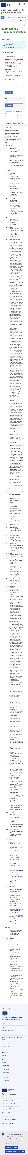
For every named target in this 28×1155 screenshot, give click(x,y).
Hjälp (3, 1027)
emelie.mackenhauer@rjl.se (16, 155)
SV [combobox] (6, 89)
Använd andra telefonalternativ (9, 1103)
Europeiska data (5, 1072)
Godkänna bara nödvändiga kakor (15, 1151)
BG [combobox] (6, 102)
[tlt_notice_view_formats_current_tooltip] (22, 123)
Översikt (4, 1062)
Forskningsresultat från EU (8, 1075)
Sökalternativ (23, 20)
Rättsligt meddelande (7, 1046)
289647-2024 (10, 44)
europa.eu (13, 1094)
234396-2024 (18, 47)
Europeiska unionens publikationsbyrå (12, 1017)
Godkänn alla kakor (11, 1147)
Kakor (3, 1049)
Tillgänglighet (5, 1052)
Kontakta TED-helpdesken (8, 1030)
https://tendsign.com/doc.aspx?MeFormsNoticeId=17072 (16, 742)
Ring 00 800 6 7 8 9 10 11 (8, 1100)
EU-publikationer (6, 1080)
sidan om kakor (19, 1136)
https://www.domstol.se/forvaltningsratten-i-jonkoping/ (16, 916)
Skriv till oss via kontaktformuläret (10, 1106)
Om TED (4, 1059)
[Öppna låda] (3, 26)
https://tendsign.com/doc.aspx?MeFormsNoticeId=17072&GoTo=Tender (16, 756)
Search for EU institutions (8, 1116)
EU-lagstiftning (5, 1069)
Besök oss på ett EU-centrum (9, 1108)
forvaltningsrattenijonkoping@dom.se (16, 910)
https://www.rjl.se (16, 877)
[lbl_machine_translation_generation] (6, 113)
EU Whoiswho (5, 1077)
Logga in (19, 5)
